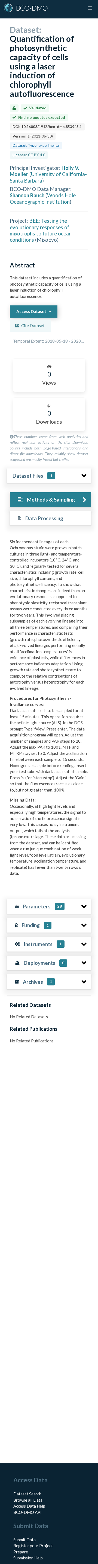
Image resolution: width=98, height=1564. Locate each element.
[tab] (50, 499)
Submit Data (24, 1539)
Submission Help (28, 1557)
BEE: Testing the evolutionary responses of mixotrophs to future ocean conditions (41, 230)
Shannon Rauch (27, 195)
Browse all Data (27, 1500)
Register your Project (33, 1545)
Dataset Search (27, 1493)
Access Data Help (29, 1506)
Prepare (20, 1551)
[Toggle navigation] (90, 8)
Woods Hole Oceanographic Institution (43, 198)
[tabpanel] (49, 709)
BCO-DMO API (27, 1512)
